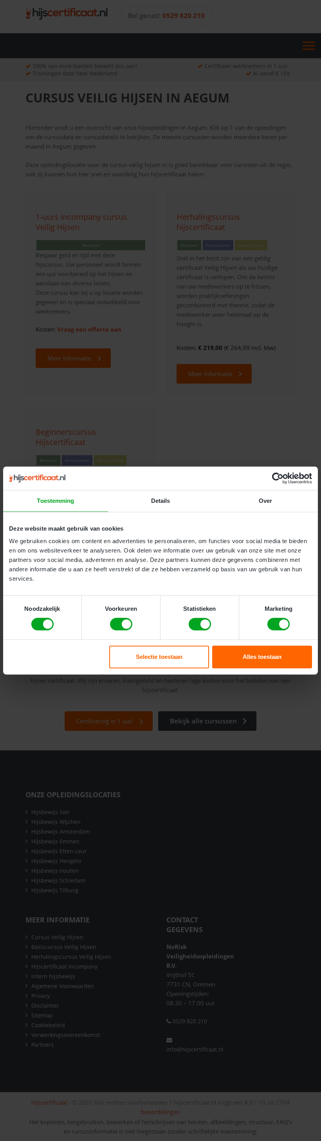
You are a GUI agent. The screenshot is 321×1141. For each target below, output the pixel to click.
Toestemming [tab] (55, 500)
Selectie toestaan (159, 656)
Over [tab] (265, 500)
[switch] (121, 624)
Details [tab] (160, 500)
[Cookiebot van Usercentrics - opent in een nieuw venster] (277, 478)
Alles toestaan (262, 656)
